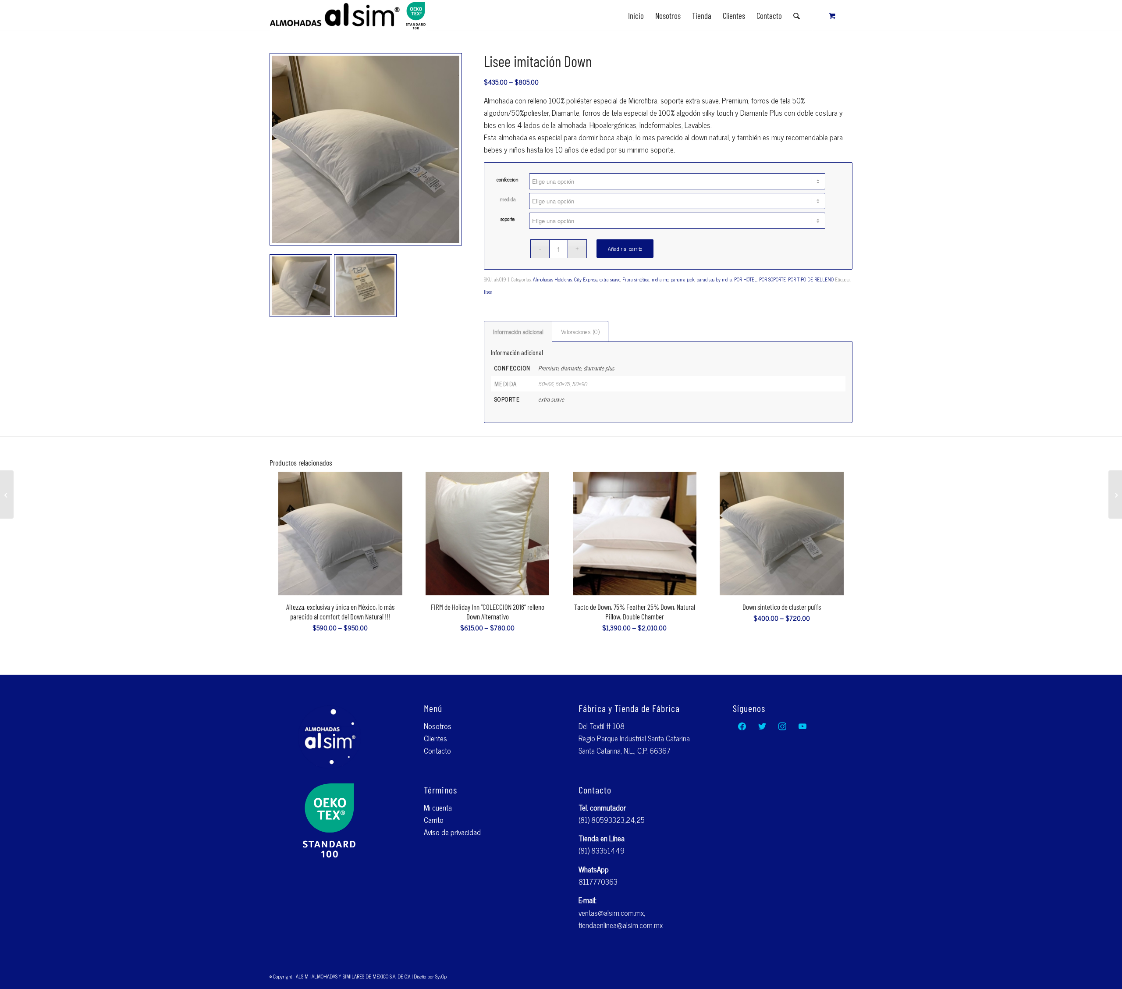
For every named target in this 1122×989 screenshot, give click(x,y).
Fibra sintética (636, 279)
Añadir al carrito (625, 248)
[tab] (518, 331)
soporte (508, 218)
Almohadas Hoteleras (552, 279)
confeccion (507, 179)
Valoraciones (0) (580, 331)
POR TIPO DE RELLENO (811, 279)
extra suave (610, 279)
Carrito (434, 820)
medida (508, 199)
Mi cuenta (438, 807)
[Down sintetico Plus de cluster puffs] (7, 494)
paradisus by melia (714, 279)
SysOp (441, 976)
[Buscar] (797, 15)
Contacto (437, 750)
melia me (660, 279)
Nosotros (437, 726)
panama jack (682, 279)
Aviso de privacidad (452, 832)
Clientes (435, 738)
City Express (585, 279)
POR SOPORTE (772, 279)
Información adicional (518, 331)
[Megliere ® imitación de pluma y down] (1115, 494)
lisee (488, 291)
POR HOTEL (745, 279)
